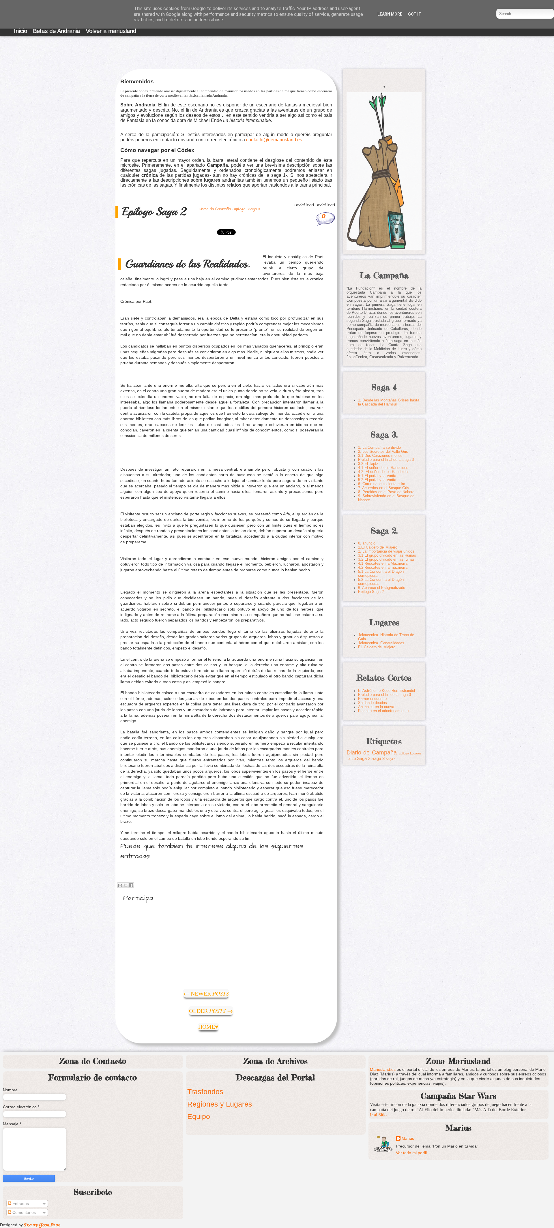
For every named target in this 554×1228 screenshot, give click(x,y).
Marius (408, 1138)
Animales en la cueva (376, 707)
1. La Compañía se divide (379, 448)
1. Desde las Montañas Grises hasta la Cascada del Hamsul (388, 402)
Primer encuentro (372, 699)
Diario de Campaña (215, 208)
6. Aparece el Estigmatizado (381, 588)
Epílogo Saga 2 (371, 592)
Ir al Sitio (378, 1114)
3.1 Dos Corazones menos (380, 456)
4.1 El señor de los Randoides (383, 468)
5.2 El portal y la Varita (377, 480)
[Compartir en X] (125, 885)
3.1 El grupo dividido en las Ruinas (387, 555)
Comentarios (23, 1212)
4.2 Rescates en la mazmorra (382, 568)
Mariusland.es (383, 1069)
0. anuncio (366, 543)
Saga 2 (254, 208)
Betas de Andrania (56, 31)
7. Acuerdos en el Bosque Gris (383, 488)
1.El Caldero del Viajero (377, 547)
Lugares (416, 753)
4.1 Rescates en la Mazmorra (382, 564)
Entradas (20, 1203)
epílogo (239, 208)
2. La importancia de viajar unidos (386, 551)
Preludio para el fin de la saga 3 (384, 695)
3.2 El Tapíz (368, 464)
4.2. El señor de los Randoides (383, 472)
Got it (414, 14)
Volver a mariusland (111, 31)
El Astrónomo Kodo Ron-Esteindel (386, 691)
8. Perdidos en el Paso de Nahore (386, 492)
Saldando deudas (372, 703)
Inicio (20, 31)
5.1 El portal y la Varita (377, 476)
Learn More (389, 14)
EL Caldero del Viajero (376, 647)
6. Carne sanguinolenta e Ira (381, 484)
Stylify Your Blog (42, 1225)
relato (351, 759)
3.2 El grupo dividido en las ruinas (386, 559)
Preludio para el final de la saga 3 (386, 460)
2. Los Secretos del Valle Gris (383, 452)
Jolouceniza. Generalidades (381, 643)
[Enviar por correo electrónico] (120, 885)
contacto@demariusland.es (274, 139)
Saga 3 (378, 758)
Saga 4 (391, 759)
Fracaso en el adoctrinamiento (383, 711)
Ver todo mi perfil (411, 1152)
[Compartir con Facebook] (131, 885)
